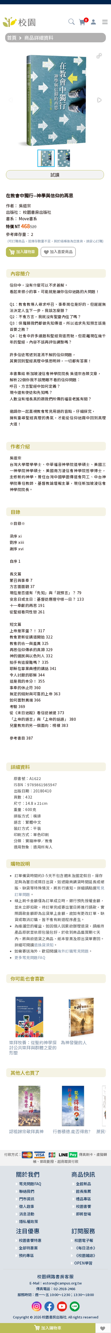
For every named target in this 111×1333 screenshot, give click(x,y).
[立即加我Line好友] (75, 1308)
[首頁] (19, 21)
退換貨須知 (44, 944)
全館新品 (83, 1183)
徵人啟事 (26, 1206)
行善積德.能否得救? (72, 1131)
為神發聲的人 (74, 1042)
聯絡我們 (26, 1191)
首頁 (12, 37)
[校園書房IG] (37, 1308)
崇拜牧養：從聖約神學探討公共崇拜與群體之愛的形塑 (33, 1047)
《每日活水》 (85, 1247)
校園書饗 (83, 1206)
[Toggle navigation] (105, 22)
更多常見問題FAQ (30, 957)
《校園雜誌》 (85, 1255)
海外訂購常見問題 (73, 951)
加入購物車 (25, 251)
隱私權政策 (28, 1221)
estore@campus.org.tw (62, 1283)
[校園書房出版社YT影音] (62, 1308)
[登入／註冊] (93, 22)
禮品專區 (83, 1198)
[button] (71, 22)
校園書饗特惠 (30, 1240)
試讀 (55, 174)
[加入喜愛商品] (103, 1328)
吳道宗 (25, 205)
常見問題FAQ (30, 1183)
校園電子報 (83, 1240)
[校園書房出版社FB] (49, 1308)
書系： (12, 218)
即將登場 (83, 1214)
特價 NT (13, 226)
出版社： (14, 212)
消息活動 (26, 1214)
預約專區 (26, 1255)
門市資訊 (26, 1198)
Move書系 (28, 218)
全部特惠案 (28, 1247)
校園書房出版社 (37, 212)
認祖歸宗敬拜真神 (26, 1131)
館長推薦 (83, 1191)
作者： (12, 205)
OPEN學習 (83, 1263)
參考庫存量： (18, 234)
